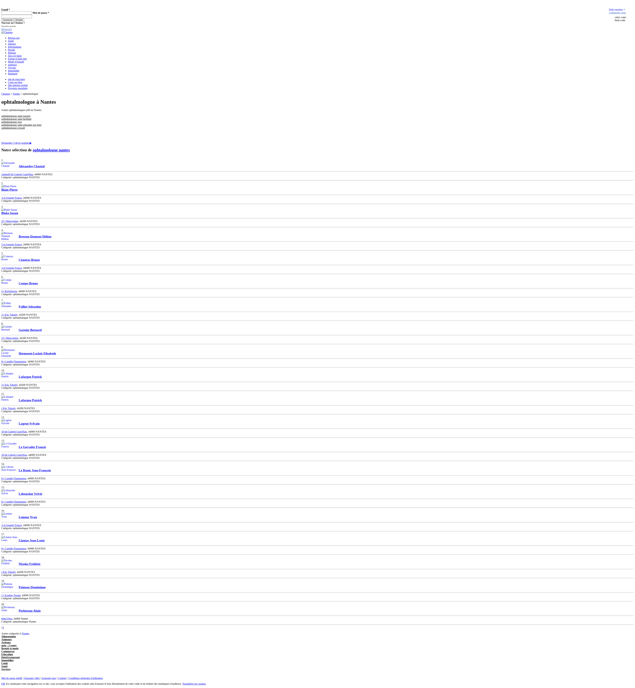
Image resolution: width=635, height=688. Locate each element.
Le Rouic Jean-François (35, 470)
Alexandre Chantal (32, 166)
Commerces (8, 651)
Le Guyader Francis (32, 447)
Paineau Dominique (32, 587)
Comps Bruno (28, 283)
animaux (12, 64)
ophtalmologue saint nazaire (15, 116)
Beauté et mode (10, 648)
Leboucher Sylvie (30, 494)
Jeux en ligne (15, 55)
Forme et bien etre (17, 58)
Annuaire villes (32, 678)
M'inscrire (6, 29)
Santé (11, 41)
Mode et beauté (16, 61)
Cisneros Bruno (29, 260)
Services (5, 669)
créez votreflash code (620, 19)
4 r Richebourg (9, 291)
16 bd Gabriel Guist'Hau (14, 431)
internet (12, 43)
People (11, 49)
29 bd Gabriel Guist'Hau (14, 455)
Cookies (62, 678)
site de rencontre (16, 79)
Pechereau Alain (30, 610)
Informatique (14, 46)
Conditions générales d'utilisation (85, 678)
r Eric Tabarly (8, 408)
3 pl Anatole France (11, 197)
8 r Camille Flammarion (13, 361)
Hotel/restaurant (10, 657)
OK (3, 683)
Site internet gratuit (18, 85)
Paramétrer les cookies (194, 683)
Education (7, 654)
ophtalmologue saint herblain (16, 119)
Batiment (12, 73)
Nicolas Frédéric (30, 564)
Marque (12, 52)
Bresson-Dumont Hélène (35, 236)
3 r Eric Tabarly (9, 314)
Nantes (16, 93)
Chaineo (5, 93)
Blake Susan (9, 213)
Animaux (6, 639)
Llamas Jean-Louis (32, 540)
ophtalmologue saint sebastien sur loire (21, 125)
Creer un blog (15, 82)
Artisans (6, 642)
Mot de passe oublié (11, 678)
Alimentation (8, 636)
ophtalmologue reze (11, 122)
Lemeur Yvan (28, 517)
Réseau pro (14, 38)
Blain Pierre (9, 189)
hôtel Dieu (6, 618)
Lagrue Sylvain (29, 423)
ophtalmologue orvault (13, 127)
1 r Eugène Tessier (11, 595)
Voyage (12, 67)
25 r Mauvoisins (9, 221)
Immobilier (13, 70)
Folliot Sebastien (30, 306)
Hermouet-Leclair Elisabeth (37, 353)
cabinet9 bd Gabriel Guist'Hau (17, 174)
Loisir (4, 663)
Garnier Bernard (30, 330)
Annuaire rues (48, 678)
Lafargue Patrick (30, 376)
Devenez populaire (18, 88)
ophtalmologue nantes (51, 150)
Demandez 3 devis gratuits (16, 143)
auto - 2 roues (9, 645)
